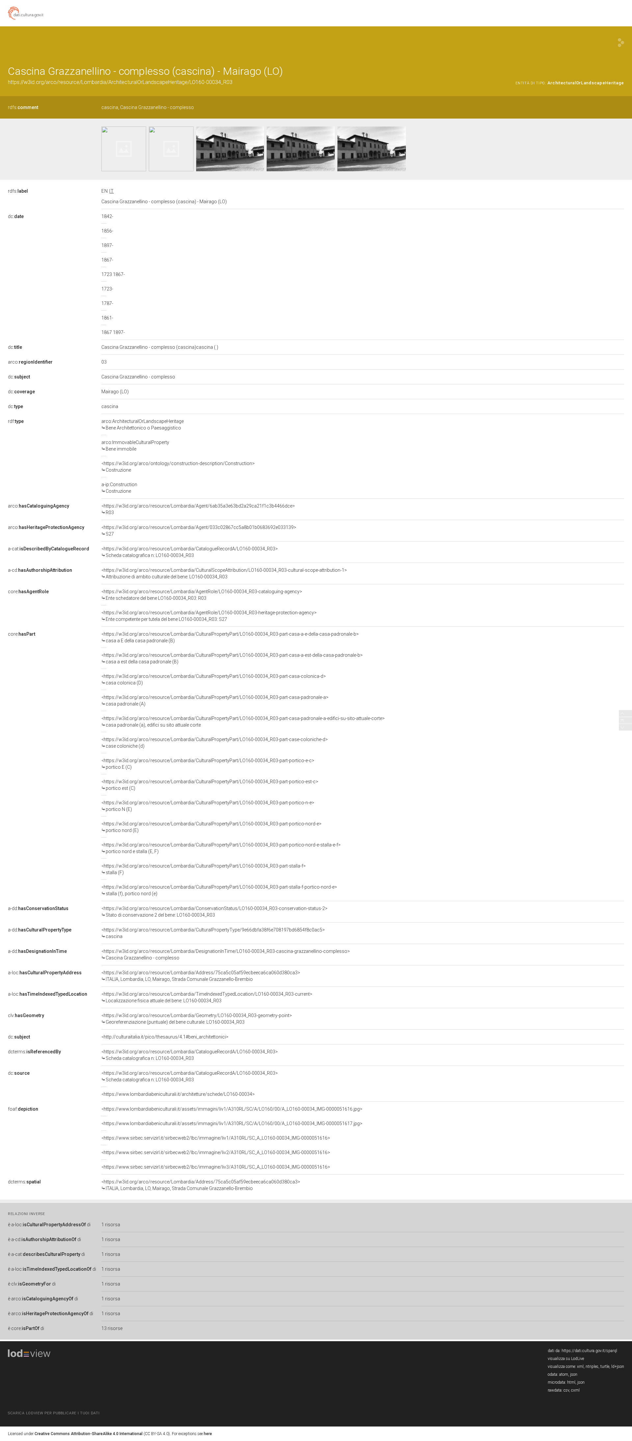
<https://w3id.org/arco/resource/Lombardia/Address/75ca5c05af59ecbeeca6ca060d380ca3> (200, 976)
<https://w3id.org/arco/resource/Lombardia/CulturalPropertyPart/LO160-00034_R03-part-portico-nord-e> (211, 827)
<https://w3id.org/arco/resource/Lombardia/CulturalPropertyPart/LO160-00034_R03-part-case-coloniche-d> (214, 743)
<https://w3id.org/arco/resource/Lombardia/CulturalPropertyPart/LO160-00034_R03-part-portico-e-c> (207, 764)
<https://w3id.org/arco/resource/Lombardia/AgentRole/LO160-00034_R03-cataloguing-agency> (201, 595)
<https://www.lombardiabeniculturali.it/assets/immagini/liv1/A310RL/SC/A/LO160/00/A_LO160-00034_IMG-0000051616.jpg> (231, 1109)
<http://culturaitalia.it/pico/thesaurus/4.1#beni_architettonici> (164, 1036)
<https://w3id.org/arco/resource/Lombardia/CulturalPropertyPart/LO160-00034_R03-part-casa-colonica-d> (213, 679)
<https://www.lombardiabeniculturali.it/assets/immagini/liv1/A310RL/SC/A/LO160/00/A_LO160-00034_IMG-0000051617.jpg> (231, 1123)
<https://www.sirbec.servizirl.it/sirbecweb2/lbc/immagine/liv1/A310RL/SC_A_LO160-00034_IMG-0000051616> (215, 1138)
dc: (16, 216)
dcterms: (34, 1051)
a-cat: (48, 548)
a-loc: (45, 972)
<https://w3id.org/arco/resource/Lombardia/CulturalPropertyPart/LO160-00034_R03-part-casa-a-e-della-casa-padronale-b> (230, 637)
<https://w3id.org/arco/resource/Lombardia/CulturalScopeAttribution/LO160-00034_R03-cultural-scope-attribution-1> (224, 573)
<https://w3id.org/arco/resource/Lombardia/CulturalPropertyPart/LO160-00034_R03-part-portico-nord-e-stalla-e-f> (221, 848)
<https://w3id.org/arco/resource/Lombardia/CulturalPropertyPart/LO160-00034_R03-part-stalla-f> (203, 869)
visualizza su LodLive (566, 1358)
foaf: (23, 1109)
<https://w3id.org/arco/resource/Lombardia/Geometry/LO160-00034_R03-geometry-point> (196, 1019)
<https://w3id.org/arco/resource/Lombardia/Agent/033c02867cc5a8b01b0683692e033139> (198, 531)
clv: (26, 1015)
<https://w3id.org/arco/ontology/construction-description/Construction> (178, 467)
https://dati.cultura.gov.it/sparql (589, 1350)
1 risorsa (110, 1224)
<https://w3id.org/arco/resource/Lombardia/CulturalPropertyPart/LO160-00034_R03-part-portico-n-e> (207, 806)
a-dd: (38, 908)
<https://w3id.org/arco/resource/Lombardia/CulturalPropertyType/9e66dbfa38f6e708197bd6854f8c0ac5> (213, 933)
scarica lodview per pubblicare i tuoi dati (53, 1413)
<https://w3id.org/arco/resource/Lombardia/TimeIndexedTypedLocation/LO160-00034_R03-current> (206, 997)
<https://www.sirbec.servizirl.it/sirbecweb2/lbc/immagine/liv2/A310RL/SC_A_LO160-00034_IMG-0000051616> (215, 1152)
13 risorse (111, 1328)
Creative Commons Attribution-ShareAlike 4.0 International (89, 1433)
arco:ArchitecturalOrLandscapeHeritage (142, 424)
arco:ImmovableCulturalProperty (135, 446)
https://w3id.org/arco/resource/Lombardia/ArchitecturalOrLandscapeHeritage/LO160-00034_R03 (120, 82)
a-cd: (40, 570)
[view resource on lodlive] (621, 42)
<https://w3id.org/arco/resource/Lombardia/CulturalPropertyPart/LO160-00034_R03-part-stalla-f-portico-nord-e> (219, 890)
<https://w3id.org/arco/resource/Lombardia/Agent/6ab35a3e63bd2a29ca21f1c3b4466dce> (198, 509)
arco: (30, 362)
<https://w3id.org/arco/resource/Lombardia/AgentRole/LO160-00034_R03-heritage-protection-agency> (209, 616)
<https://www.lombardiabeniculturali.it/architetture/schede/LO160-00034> (178, 1094)
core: (28, 591)
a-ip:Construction (119, 488)
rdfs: (23, 107)
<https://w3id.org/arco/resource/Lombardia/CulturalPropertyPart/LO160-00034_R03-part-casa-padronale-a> (215, 701)
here (208, 1433)
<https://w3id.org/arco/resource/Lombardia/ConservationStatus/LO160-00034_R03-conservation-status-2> (214, 912)
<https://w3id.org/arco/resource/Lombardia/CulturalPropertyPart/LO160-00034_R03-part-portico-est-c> (209, 785)
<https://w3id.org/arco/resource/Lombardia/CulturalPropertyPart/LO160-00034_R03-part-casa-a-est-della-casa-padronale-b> (232, 658)
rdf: (16, 421)
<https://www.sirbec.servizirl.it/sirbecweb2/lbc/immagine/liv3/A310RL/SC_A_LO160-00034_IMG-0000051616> (215, 1167)
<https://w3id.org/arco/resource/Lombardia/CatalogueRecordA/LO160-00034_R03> (189, 552)
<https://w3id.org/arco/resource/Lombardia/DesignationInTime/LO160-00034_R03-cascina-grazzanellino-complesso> (225, 954)
